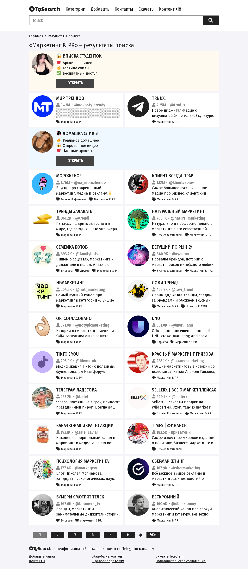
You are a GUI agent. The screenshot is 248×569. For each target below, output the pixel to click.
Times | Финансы (170, 425)
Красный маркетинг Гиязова (182, 354)
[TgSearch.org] (44, 9)
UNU (156, 318)
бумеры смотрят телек (80, 497)
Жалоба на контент (108, 556)
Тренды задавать (74, 211)
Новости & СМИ (196, 306)
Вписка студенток (82, 56)
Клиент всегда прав (173, 175)
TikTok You (67, 354)
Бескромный (165, 497)
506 (153, 534)
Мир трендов (70, 98)
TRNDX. (159, 98)
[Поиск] (211, 20)
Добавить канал (42, 556)
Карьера (162, 342)
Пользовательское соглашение (181, 561)
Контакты (124, 9)
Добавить (100, 9)
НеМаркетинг (70, 282)
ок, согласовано (74, 318)
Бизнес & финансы (73, 199)
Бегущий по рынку (172, 247)
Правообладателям (108, 561)
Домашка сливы (80, 133)
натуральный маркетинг (178, 211)
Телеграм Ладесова (76, 390)
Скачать (146, 9)
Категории (75, 9)
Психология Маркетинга (82, 461)
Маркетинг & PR (71, 122)
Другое (84, 270)
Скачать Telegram (169, 556)
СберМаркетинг (168, 461)
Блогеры (66, 270)
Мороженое (69, 175)
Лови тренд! (165, 282)
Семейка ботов (72, 247)
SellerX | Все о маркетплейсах (184, 390)
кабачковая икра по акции (85, 425)
